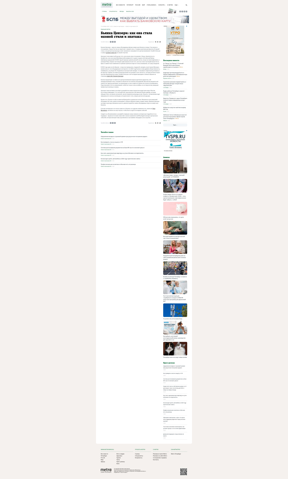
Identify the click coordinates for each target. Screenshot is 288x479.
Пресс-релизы (120, 461)
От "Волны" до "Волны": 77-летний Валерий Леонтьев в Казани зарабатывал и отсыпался (173, 65)
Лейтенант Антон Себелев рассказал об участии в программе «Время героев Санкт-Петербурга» (175, 116)
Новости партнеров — (119, 26)
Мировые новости (167, 78)
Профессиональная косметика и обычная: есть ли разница (118, 164)
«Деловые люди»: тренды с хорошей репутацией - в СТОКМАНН (173, 176)
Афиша (103, 461)
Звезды (122, 11)
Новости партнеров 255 (131, 26)
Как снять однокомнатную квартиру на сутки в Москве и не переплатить (122, 153)
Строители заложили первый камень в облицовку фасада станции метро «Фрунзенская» (174, 83)
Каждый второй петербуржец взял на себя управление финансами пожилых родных (174, 257)
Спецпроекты (113, 11)
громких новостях (111, 52)
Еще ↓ (176, 5)
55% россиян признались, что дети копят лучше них (173, 218)
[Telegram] (160, 42)
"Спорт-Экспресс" (124, 472)
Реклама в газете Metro (160, 454)
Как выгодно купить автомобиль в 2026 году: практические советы (120, 159)
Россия (137, 5)
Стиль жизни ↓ (152, 5)
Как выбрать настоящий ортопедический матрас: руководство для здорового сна (174, 338)
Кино (117, 463)
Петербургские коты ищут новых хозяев (175, 357)
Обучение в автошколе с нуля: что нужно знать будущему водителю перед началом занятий (174, 419)
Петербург (130, 5)
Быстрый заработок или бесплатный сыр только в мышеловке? (174, 237)
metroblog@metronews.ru (140, 471)
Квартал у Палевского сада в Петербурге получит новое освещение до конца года (175, 100)
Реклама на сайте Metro (160, 456)
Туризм (118, 458)
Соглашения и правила (160, 458)
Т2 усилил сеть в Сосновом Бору (172, 319)
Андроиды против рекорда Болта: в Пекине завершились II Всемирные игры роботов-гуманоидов (175, 74)
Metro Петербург (176, 454)
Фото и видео (120, 454)
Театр (118, 460)
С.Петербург (166, 87)
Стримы (104, 11)
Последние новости (171, 60)
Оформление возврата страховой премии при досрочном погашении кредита (124, 136)
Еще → (175, 125)
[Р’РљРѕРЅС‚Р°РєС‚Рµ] (156, 42)
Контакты (156, 460)
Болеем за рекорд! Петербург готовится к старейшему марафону (175, 277)
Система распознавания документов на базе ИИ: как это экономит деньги (122, 147)
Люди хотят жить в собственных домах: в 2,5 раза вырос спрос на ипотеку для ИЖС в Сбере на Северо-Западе (174, 388)
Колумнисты (138, 458)
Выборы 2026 (130, 11)
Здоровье (119, 456)
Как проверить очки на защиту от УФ (112, 142)
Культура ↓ (161, 5)
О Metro (170, 5)
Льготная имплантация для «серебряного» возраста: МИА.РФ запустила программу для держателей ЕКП (174, 298)
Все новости (120, 5)
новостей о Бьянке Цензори (115, 76)
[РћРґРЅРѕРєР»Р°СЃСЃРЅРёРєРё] (158, 42)
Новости (165, 120)
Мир (143, 5)
